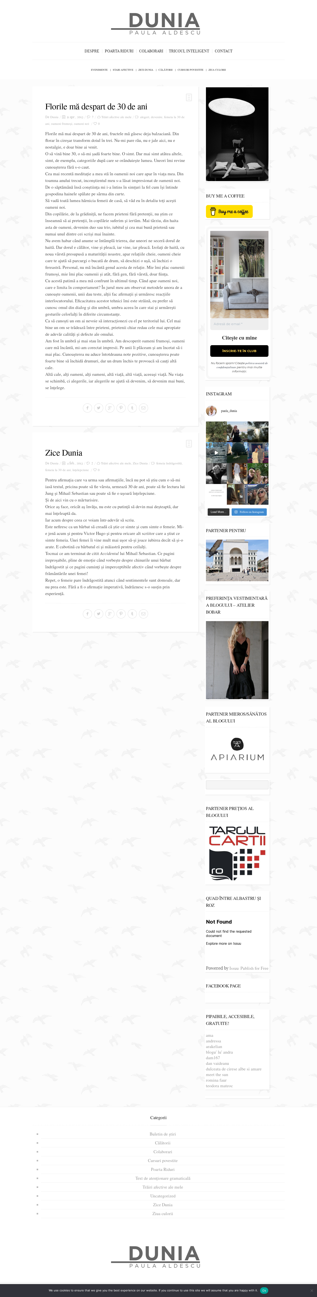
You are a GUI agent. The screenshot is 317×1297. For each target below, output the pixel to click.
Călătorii (165, 69)
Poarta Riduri (119, 51)
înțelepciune (80, 470)
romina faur (216, 1080)
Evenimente (99, 69)
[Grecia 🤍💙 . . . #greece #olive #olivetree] (216, 431)
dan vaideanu (217, 1063)
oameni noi (81, 123)
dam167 (213, 1057)
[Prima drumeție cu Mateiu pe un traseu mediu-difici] (258, 473)
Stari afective (123, 69)
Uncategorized (163, 1196)
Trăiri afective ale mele (116, 117)
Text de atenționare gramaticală (162, 1178)
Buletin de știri (163, 1134)
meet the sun (217, 1074)
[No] (311, 1290)
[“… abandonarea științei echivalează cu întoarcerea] (237, 452)
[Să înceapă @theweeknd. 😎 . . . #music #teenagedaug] (258, 494)
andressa (213, 1041)
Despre (92, 51)
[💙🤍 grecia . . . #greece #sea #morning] (258, 431)
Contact (223, 51)
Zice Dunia (145, 69)
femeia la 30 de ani (58, 470)
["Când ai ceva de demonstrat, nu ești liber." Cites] (216, 473)
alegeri (144, 117)
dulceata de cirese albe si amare (234, 1069)
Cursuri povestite (190, 69)
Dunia (54, 117)
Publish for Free (254, 968)
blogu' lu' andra (219, 1052)
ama (209, 1035)
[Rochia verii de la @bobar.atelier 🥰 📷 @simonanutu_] (237, 473)
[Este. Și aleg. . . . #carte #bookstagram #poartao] (216, 494)
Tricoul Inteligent (189, 51)
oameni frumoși (61, 123)
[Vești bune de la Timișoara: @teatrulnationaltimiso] (258, 452)
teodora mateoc (219, 1086)
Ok (264, 1290)
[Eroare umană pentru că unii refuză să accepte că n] (216, 452)
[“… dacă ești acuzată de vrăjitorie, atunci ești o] (237, 431)
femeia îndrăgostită (169, 463)
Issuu (234, 968)
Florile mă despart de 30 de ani (96, 106)
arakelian (214, 1046)
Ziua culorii (217, 69)
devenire (156, 117)
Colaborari (151, 51)
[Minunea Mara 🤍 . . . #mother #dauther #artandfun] (237, 494)
